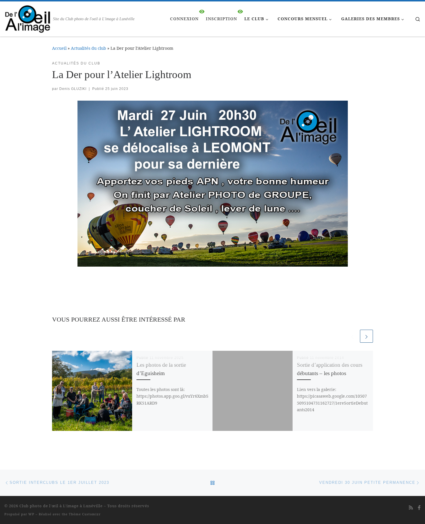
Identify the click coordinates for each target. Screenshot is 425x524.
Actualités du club (88, 48)
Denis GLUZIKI (72, 89)
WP (31, 514)
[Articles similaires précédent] (352, 336)
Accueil (59, 48)
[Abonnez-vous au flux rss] (411, 507)
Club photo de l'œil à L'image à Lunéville (61, 505)
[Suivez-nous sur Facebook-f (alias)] (419, 507)
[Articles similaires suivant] (366, 336)
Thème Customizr (85, 514)
